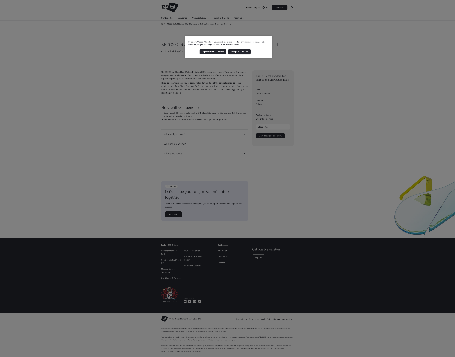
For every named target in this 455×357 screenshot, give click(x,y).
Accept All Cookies (239, 52)
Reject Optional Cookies (213, 52)
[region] (228, 47)
